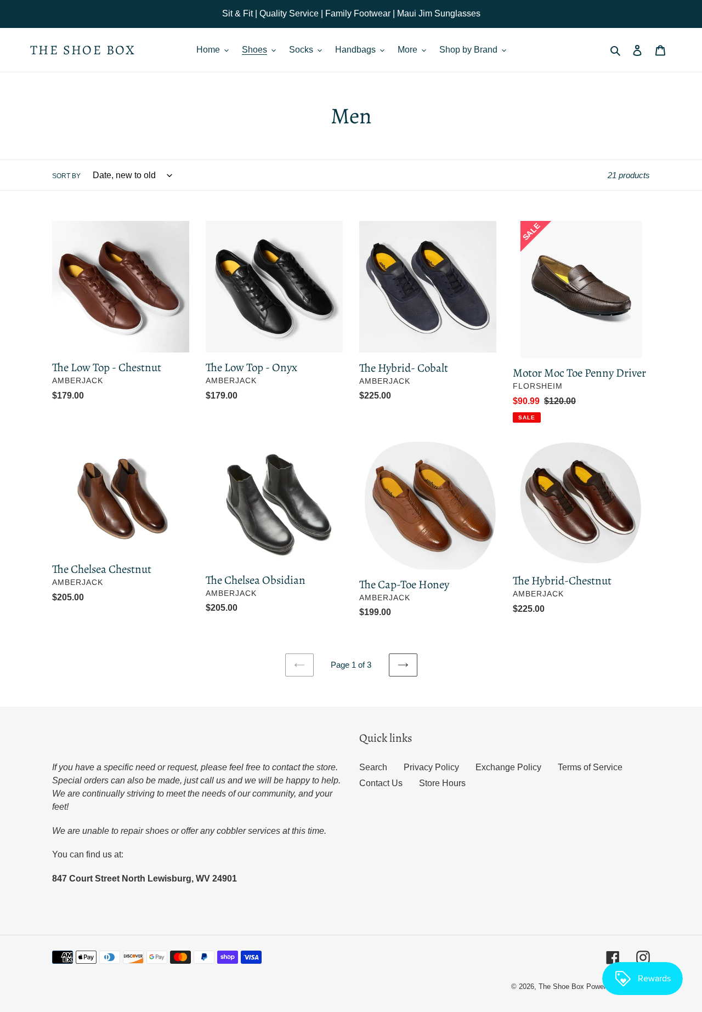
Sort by (66, 176)
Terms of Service (590, 767)
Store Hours (442, 783)
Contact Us (381, 783)
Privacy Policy (431, 767)
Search (373, 767)
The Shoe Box (83, 50)
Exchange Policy (508, 767)
